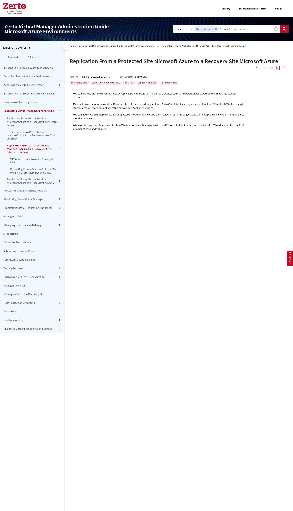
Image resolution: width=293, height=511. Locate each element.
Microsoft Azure (79, 82)
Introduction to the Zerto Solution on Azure (28, 67)
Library (226, 8)
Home (73, 46)
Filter (180, 29)
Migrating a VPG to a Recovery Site (24, 276)
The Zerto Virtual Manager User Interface (27, 328)
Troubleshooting (13, 320)
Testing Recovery (13, 268)
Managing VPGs (13, 216)
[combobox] (233, 29)
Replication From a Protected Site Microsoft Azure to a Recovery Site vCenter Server (32, 122)
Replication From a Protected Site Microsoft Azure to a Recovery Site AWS (30, 181)
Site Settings (10, 233)
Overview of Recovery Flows (20, 102)
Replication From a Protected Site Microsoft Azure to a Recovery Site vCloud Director (31, 135)
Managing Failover (14, 285)
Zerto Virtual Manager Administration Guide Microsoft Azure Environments (116, 46)
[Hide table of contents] (65, 47)
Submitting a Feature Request (20, 250)
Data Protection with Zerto (19, 302)
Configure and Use (147, 82)
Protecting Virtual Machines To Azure (25, 190)
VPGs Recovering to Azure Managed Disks (31, 160)
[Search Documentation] (284, 29)
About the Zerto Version (17, 242)
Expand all (13, 57)
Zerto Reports (11, 311)
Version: (74, 76)
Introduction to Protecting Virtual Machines (28, 93)
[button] (216, 29)
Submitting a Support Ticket (19, 259)
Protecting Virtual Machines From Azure (28, 110)
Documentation (169, 82)
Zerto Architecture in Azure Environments (27, 76)
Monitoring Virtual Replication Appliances (27, 207)
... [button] (158, 46)
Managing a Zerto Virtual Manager (23, 225)
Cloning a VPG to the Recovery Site (23, 294)
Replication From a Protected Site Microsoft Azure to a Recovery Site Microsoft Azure (29, 149)
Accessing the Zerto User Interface (23, 84)
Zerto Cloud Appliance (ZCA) (106, 82)
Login (278, 8)
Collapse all (33, 57)
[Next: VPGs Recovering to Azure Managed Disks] (264, 68)
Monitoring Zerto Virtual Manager (23, 199)
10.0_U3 (129, 82)
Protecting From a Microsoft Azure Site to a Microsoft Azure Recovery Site (33, 170)
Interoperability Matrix (252, 8)
